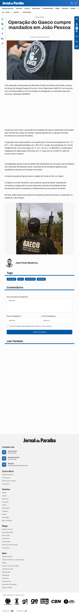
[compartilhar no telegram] (2, 29)
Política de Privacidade (9, 584)
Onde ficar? (6, 484)
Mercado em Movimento (10, 545)
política (16, 12)
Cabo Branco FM (7, 569)
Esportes (19, 8)
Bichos (4, 492)
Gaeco (20, 279)
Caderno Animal (7, 529)
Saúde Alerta (6, 541)
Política (27, 8)
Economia (5, 499)
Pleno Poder (6, 535)
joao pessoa (30, 279)
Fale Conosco (6, 581)
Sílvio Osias (5, 538)
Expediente (5, 575)
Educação (5, 502)
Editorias (65, 8)
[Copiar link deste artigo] (2, 43)
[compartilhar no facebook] (2, 34)
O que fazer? (6, 477)
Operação (41, 279)
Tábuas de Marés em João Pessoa (13, 559)
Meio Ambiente (7, 520)
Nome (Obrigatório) (14, 316)
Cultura (4, 496)
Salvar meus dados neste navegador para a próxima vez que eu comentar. (31, 326)
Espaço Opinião (7, 587)
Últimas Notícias (7, 8)
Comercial (5, 578)
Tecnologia (5, 517)
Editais (72, 8)
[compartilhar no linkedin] (2, 39)
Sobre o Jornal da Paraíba (10, 566)
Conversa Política (7, 532)
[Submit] (72, 3)
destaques (11, 279)
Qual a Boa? (36, 8)
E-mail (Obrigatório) (48, 316)
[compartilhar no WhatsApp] (2, 19)
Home (7, 12)
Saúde (4, 514)
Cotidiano (5, 511)
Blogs (57, 8)
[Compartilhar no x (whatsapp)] (2, 24)
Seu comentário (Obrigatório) (17, 297)
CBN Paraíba (6, 572)
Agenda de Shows (8, 474)
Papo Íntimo (6, 548)
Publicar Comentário (39, 332)
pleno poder (27, 12)
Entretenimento (48, 8)
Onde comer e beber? (9, 481)
